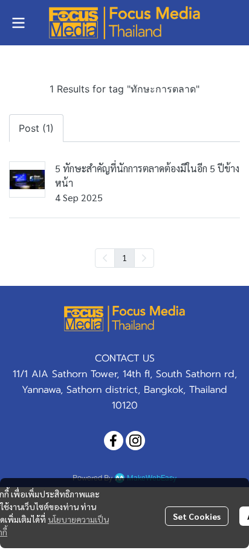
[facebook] (113, 440)
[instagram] (135, 440)
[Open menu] (18, 23)
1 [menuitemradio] (124, 257)
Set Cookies (197, 516)
